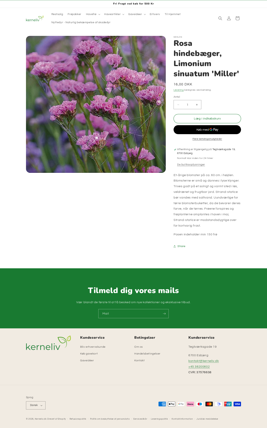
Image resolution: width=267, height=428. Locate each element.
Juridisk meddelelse (207, 419)
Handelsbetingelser (147, 353)
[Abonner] (164, 313)
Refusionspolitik (78, 419)
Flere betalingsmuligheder (207, 139)
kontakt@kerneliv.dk (203, 360)
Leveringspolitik (159, 419)
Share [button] (181, 246)
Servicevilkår (140, 419)
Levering (179, 90)
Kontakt (139, 360)
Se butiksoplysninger (191, 164)
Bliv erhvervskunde (93, 347)
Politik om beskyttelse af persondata (110, 419)
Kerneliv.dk (41, 419)
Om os (138, 347)
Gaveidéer (87, 360)
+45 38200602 (199, 366)
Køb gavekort (89, 353)
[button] (93, 14)
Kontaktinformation (182, 419)
